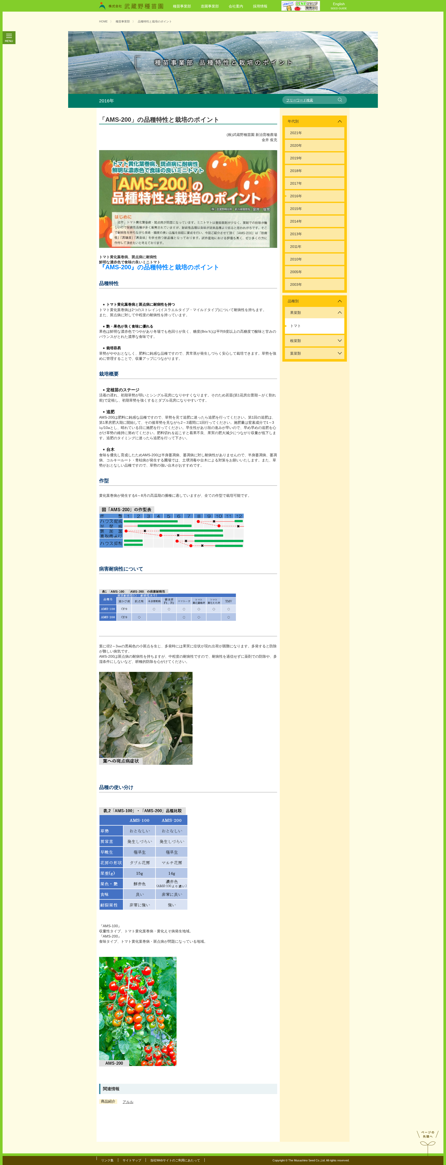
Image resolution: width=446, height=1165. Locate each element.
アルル (128, 1102)
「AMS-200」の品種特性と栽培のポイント (159, 119)
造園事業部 (210, 6)
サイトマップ (132, 1160)
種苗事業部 (182, 6)
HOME (103, 21)
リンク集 (107, 1160)
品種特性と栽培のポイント (155, 21)
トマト (295, 326)
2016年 (296, 196)
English (339, 6)
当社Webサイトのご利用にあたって (175, 1160)
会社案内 (236, 6)
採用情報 (260, 6)
